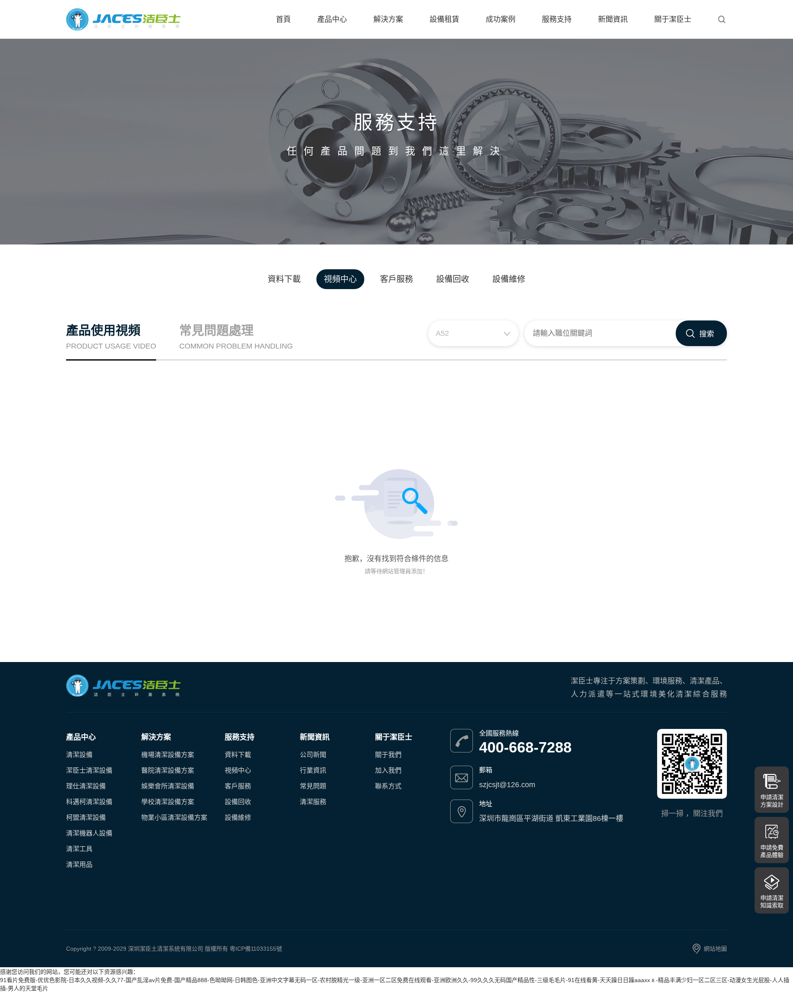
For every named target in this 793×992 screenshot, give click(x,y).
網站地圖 (715, 948)
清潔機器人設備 (89, 833)
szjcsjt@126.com (507, 785)
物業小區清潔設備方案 (174, 817)
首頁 (283, 19)
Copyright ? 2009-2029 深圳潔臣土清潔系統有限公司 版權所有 (148, 948)
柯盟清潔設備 (86, 817)
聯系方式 (388, 786)
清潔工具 (79, 848)
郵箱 (485, 770)
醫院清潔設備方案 (167, 770)
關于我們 (388, 754)
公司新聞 (313, 754)
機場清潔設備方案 (167, 754)
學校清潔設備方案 (167, 801)
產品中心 (332, 19)
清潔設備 (79, 754)
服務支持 (557, 19)
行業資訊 (313, 770)
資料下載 (284, 279)
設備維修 (508, 279)
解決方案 (388, 19)
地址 (485, 803)
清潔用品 (79, 864)
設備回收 (452, 279)
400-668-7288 (525, 747)
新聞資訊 (613, 19)
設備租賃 (444, 19)
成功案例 (500, 19)
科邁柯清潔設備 (89, 801)
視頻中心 (340, 279)
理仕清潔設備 (86, 786)
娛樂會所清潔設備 (167, 786)
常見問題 (313, 786)
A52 (442, 333)
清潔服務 (313, 801)
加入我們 (388, 770)
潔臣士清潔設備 (89, 770)
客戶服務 (396, 279)
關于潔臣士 (672, 19)
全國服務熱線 (499, 733)
